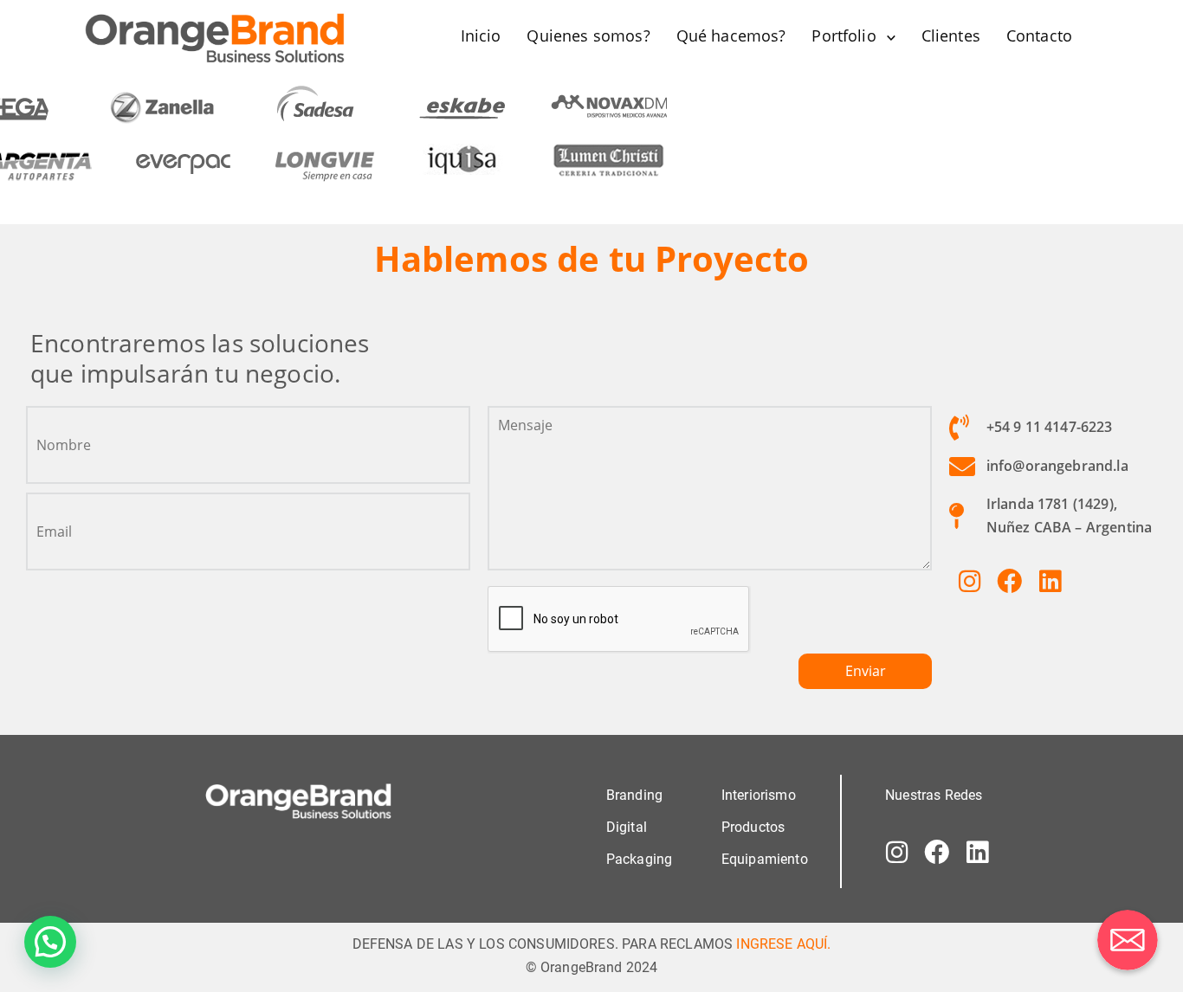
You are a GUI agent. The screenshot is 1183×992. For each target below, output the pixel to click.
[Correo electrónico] (1127, 940)
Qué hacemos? (731, 35)
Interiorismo (758, 795)
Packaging (639, 859)
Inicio (481, 35)
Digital (626, 827)
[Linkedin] (1050, 581)
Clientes (950, 35)
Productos (753, 827)
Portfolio (843, 35)
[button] (50, 942)
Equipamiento (764, 859)
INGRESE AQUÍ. (783, 944)
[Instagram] (969, 581)
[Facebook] (1010, 581)
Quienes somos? (588, 35)
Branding (634, 795)
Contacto (1039, 35)
